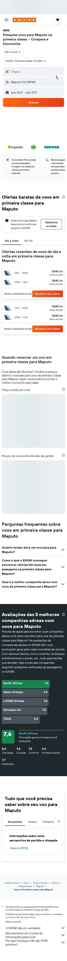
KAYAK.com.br (12, 882)
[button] (6, 20)
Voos (25, 882)
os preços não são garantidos (20, 917)
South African (28, 733)
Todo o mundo (40, 882)
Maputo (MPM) (19, 848)
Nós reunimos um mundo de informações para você (24, 935)
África (55, 882)
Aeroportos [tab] (15, 821)
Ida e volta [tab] (11, 240)
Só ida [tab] (28, 240)
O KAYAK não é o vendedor (23, 928)
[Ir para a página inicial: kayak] (24, 20)
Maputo (40, 886)
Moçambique (25, 886)
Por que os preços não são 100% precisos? (27, 942)
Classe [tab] (32, 821)
